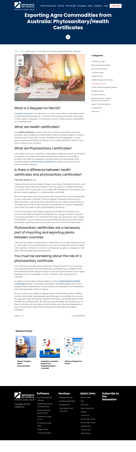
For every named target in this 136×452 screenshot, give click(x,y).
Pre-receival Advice (98, 95)
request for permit (24, 113)
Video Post (95, 112)
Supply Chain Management (101, 104)
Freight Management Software (102, 80)
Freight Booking (96, 76)
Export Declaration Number (100, 65)
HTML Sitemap (86, 433)
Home (16, 51)
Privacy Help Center (88, 419)
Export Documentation (99, 69)
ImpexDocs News (97, 91)
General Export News (98, 84)
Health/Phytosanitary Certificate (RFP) (45, 405)
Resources (85, 405)
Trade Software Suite (48, 6)
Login (106, 6)
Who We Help (71, 6)
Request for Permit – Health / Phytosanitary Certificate (101, 99)
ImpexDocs (98, 6)
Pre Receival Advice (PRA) (44, 424)
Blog (23, 51)
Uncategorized (96, 108)
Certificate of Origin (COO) (44, 418)
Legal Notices (86, 426)
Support (84, 412)
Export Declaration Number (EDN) (44, 411)
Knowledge (81, 6)
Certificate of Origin (98, 61)
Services (61, 6)
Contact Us (85, 415)
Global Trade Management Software (104, 87)
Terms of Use (85, 430)
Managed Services (66, 397)
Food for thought (97, 73)
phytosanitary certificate (43, 161)
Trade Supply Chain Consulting (66, 409)
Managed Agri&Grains (67, 401)
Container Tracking (44, 433)
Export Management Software (44, 398)
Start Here (115, 6)
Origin (90, 6)
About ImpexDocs (87, 408)
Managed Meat (64, 405)
